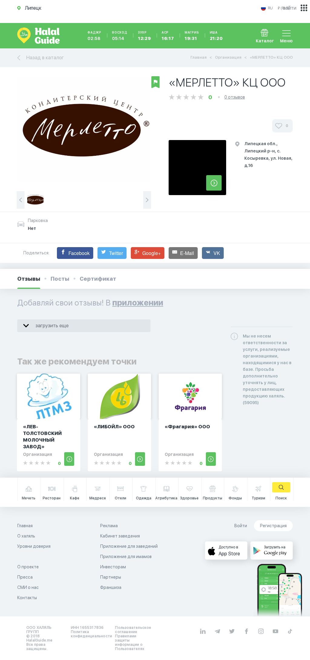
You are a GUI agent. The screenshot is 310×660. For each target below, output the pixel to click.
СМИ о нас (28, 587)
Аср (168, 36)
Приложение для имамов (126, 556)
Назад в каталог (45, 57)
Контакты (27, 597)
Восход (119, 36)
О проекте (28, 566)
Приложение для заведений (129, 546)
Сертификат (98, 279)
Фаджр (94, 36)
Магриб (192, 36)
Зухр (144, 36)
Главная (198, 57)
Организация (228, 57)
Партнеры (110, 577)
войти (289, 8)
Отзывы (28, 279)
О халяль (26, 536)
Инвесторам (113, 566)
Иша (216, 36)
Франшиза (110, 587)
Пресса (25, 577)
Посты (60, 279)
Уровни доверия (34, 546)
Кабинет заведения (120, 536)
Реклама (109, 525)
